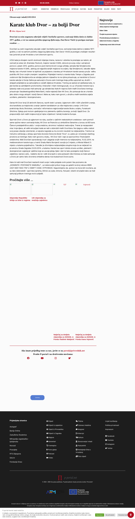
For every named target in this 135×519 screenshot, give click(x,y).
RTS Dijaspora (15, 454)
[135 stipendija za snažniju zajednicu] (42, 193)
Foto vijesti (82, 456)
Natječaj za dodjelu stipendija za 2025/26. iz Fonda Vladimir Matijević (64, 337)
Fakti (119, 9)
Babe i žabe (104, 30)
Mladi (90, 9)
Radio (113, 9)
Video (50, 458)
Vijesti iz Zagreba (54, 433)
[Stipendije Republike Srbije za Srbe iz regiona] (20, 193)
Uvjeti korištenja (111, 421)
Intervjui (75, 9)
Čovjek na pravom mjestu (108, 34)
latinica (77, 3)
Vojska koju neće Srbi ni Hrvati (110, 44)
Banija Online (15, 431)
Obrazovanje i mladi (18, 17)
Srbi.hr (12, 458)
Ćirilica (71, 3)
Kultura (83, 9)
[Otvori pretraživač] (123, 9)
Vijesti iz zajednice (55, 425)
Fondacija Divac (16, 462)
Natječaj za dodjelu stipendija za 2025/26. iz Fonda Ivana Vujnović (85, 337)
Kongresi (80, 429)
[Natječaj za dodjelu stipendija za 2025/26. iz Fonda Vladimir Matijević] (64, 330)
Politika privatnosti (112, 425)
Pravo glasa (65, 9)
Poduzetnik (98, 9)
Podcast (51, 454)
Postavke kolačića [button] (123, 515)
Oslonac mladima (84, 425)
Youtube (110, 440)
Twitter (109, 448)
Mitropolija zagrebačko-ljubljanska (19, 440)
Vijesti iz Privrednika (55, 429)
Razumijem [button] (99, 515)
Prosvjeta (13, 450)
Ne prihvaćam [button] (110, 515)
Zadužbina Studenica (18, 435)
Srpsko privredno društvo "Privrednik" (83, 482)
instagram (110, 444)
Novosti (13, 446)
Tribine (80, 421)
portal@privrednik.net (74, 350)
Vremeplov (55, 9)
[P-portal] (18, 9)
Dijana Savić (20, 31)
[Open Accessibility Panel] (130, 514)
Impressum (109, 429)
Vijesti (34, 9)
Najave (106, 9)
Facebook (110, 436)
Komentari (45, 9)
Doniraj (37, 397)
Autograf (13, 427)
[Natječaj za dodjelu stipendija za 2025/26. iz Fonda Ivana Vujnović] (86, 330)
